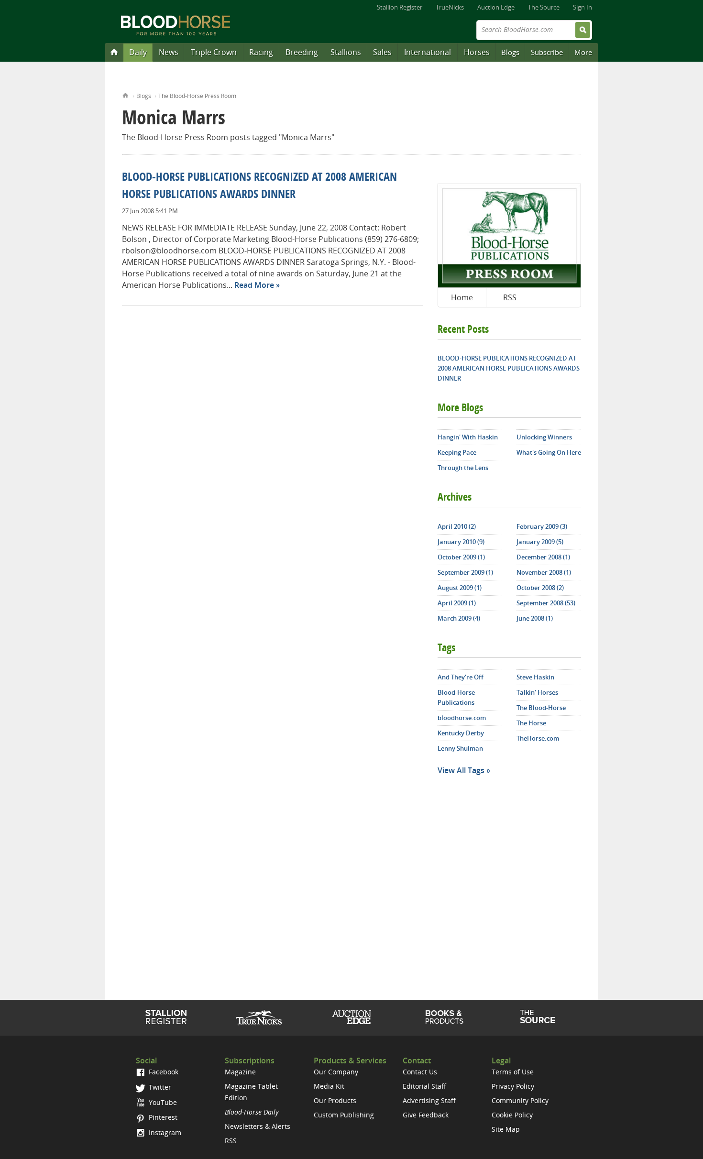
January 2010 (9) (461, 541)
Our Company (336, 1071)
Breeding (302, 52)
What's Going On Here (548, 452)
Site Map (506, 1129)
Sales (382, 52)
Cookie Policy (512, 1114)
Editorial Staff (424, 1086)
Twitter (159, 1087)
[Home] (114, 52)
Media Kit (329, 1086)
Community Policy (520, 1100)
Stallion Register (399, 7)
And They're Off (460, 677)
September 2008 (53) (545, 603)
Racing (261, 52)
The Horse (531, 723)
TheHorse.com (537, 738)
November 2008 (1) (543, 572)
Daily (138, 52)
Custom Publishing (344, 1114)
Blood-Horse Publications (456, 697)
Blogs (510, 52)
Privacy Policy (513, 1086)
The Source (544, 7)
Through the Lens (463, 467)
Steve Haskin (535, 677)
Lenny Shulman (460, 748)
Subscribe (547, 52)
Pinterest (162, 1117)
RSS (509, 297)
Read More (254, 285)
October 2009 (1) (461, 557)
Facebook (162, 1071)
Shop (444, 1017)
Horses (477, 52)
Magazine (240, 1071)
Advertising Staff (429, 1100)
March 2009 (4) (459, 618)
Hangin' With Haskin (468, 437)
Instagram (164, 1132)
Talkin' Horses (537, 692)
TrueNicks (450, 7)
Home (125, 94)
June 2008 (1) (534, 618)
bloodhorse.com (462, 717)
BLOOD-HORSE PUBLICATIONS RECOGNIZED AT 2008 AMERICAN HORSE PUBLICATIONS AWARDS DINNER (509, 368)
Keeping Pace (457, 452)
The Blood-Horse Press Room (197, 96)
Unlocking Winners (544, 437)
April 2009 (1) (457, 603)
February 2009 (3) (541, 526)
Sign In (582, 7)
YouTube (162, 1102)
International (427, 52)
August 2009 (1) (460, 587)
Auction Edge (496, 7)
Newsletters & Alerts (257, 1126)
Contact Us (420, 1071)
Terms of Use (513, 1071)
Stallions (345, 52)
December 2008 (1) (543, 557)
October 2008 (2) (540, 587)
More (583, 52)
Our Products (335, 1100)
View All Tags (461, 770)
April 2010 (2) (457, 526)
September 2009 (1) (465, 572)
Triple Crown (214, 52)
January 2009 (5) (539, 541)
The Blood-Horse (541, 707)
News (168, 52)
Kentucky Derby (461, 733)
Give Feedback (426, 1114)
